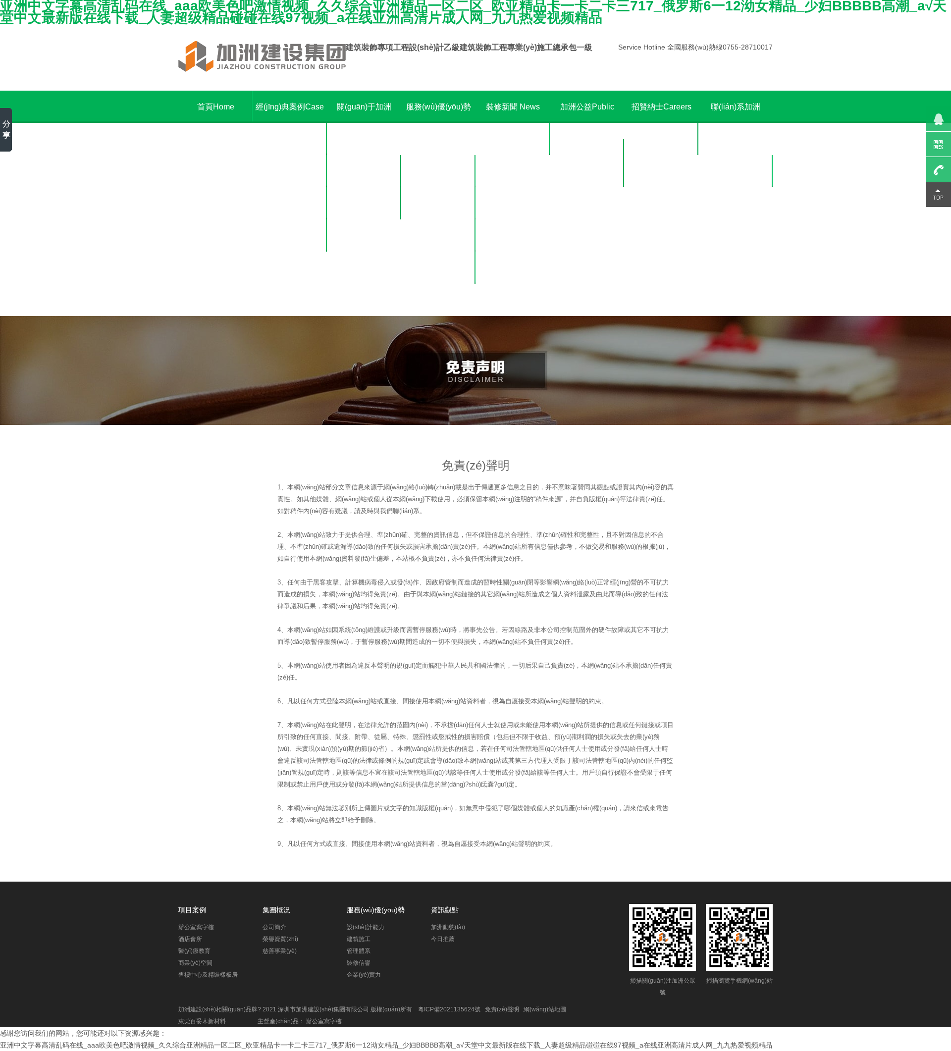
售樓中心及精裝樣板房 (289, 283)
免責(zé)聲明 (502, 1009)
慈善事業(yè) (364, 235)
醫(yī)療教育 (289, 203)
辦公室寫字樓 (290, 139)
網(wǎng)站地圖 (545, 1009)
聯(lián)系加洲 (735, 123)
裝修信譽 (438, 267)
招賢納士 (661, 107)
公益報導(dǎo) (587, 203)
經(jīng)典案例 (290, 107)
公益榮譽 (587, 171)
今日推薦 (512, 171)
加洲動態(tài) (512, 139)
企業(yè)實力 (438, 300)
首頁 (215, 107)
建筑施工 (438, 203)
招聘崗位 (661, 171)
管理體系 (438, 235)
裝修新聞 (513, 107)
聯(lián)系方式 (735, 171)
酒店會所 (290, 171)
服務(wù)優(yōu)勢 (438, 123)
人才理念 (661, 139)
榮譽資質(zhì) (364, 203)
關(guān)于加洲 (364, 123)
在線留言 (735, 203)
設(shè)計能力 (438, 171)
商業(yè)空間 (290, 235)
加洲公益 (587, 123)
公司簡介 (364, 171)
